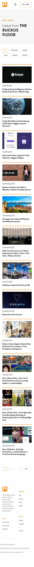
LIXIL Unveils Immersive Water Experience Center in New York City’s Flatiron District (15, 253)
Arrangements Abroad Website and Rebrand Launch (15, 220)
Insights (15, 55)
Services (21, 499)
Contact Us (5, 529)
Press (6, 55)
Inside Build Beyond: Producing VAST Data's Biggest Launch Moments (15, 123)
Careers (21, 506)
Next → (27, 469)
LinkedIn (21, 521)
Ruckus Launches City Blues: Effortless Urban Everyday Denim (16, 188)
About (20, 502)
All (5, 50)
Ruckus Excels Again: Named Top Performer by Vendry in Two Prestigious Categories (16, 346)
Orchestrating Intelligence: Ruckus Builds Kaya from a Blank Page (16, 90)
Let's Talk (25, 4)
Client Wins (14, 50)
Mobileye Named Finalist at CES (16, 285)
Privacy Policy (5, 522)
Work (20, 495)
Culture (24, 55)
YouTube (21, 531)
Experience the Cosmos (12, 314)
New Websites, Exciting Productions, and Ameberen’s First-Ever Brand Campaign (15, 451)
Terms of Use (5, 526)
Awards (25, 50)
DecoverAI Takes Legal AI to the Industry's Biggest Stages (16, 156)
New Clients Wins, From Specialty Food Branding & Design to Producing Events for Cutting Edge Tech (16, 416)
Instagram (21, 524)
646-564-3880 (25, 548)
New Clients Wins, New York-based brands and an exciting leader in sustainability (15, 380)
